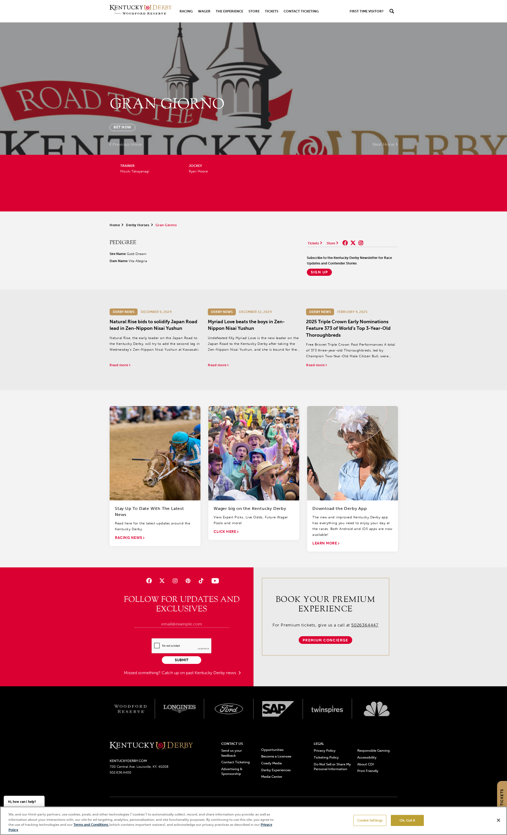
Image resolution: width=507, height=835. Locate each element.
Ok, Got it (407, 820)
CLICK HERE (225, 531)
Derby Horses (137, 225)
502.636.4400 (120, 772)
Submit (181, 660)
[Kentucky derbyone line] (151, 746)
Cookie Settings (370, 820)
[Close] (498, 820)
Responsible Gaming (373, 750)
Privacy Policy (325, 750)
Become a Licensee (276, 756)
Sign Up (319, 272)
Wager (204, 11)
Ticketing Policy (326, 757)
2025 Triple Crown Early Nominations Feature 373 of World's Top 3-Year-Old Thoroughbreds (348, 328)
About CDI (365, 764)
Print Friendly (367, 771)
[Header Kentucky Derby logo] (141, 11)
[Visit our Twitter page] (162, 580)
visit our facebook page (345, 243)
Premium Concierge (325, 640)
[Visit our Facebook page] (149, 580)
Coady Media (271, 763)
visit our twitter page (353, 243)
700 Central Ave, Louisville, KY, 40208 (139, 767)
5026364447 (364, 625)
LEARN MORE (325, 543)
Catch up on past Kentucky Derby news (199, 672)
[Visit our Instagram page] (175, 580)
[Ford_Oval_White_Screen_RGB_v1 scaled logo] (228, 708)
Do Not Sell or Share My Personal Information (332, 766)
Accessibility (367, 757)
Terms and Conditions (91, 825)
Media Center (271, 777)
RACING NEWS (129, 537)
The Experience (229, 11)
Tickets (271, 11)
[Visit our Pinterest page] (188, 580)
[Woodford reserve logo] (130, 709)
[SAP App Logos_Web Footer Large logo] (278, 709)
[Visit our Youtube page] (214, 580)
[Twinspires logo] (327, 709)
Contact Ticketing (301, 11)
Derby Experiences (276, 770)
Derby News (123, 312)
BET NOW (123, 127)
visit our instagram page (361, 243)
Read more (119, 365)
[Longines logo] (179, 709)
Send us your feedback (231, 753)
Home (115, 225)
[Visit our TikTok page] (201, 580)
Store (254, 11)
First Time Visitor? (366, 11)
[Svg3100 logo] (376, 709)
